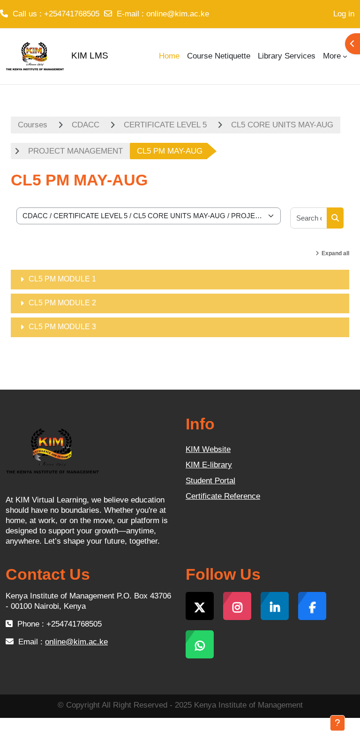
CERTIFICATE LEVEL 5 (165, 124)
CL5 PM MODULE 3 (62, 327)
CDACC (85, 124)
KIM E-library (209, 464)
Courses (32, 124)
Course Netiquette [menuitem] (218, 56)
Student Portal (210, 480)
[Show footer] (337, 723)
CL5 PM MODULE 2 (62, 303)
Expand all (335, 253)
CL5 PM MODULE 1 (62, 279)
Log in (343, 13)
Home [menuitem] (169, 56)
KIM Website (208, 449)
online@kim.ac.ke (177, 13)
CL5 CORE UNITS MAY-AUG (282, 124)
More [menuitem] (332, 56)
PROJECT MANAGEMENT (75, 151)
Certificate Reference (223, 496)
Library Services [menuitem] (286, 56)
